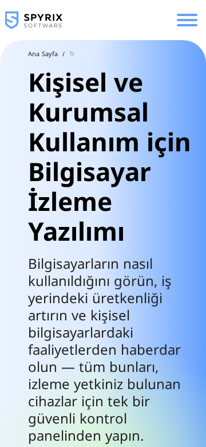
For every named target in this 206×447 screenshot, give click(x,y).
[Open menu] (187, 20)
